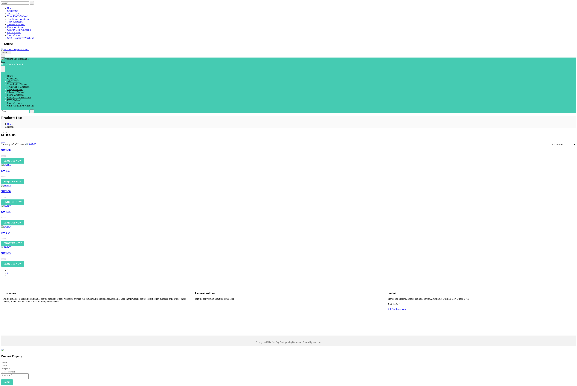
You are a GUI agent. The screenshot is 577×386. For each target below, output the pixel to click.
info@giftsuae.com (397, 309)
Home (10, 8)
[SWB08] (31, 144)
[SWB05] (6, 206)
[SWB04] (6, 226)
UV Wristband (14, 32)
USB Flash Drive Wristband (20, 38)
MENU (5, 52)
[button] (3, 61)
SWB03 (6, 253)
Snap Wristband (14, 35)
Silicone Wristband (16, 24)
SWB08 (6, 150)
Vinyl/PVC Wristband (17, 16)
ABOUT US (13, 13)
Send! (7, 382)
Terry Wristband (15, 21)
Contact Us (12, 11)
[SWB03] (6, 247)
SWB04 (6, 232)
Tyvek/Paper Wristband (18, 19)
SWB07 (6, 170)
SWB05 (6, 211)
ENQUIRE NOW (13, 161)
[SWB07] (6, 165)
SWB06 (6, 191)
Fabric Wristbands (15, 27)
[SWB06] (6, 185)
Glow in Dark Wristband (19, 30)
